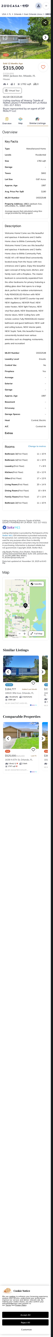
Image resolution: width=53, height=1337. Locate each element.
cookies (12, 1296)
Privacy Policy (20, 1305)
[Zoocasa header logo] (15, 5)
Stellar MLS (7, 535)
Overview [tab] (6, 123)
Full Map (38, 633)
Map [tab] (20, 123)
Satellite (38, 584)
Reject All (25, 1322)
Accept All (25, 1314)
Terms (8, 1305)
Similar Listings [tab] (37, 123)
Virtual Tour (14, 90)
